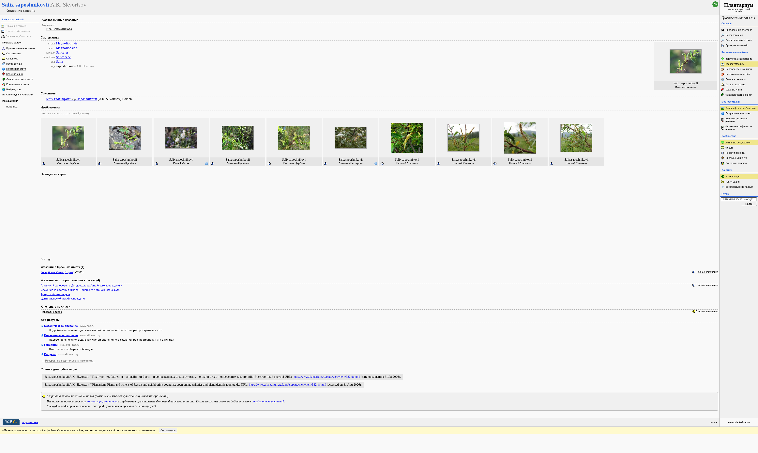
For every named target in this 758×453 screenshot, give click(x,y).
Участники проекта (736, 163)
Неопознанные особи (737, 74)
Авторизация (732, 176)
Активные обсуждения (737, 142)
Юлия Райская (181, 163)
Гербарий (51, 344)
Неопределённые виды (738, 69)
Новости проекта (735, 153)
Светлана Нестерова (351, 163)
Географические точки (737, 113)
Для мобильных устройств (740, 17)
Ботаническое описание (61, 325)
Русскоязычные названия (20, 48)
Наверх (713, 422)
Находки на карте (16, 69)
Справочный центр (736, 158)
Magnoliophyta (67, 43)
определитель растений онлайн (738, 7)
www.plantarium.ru (739, 422)
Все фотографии (734, 64)
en (715, 4)
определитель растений (268, 401)
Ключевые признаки (17, 84)
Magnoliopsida (66, 48)
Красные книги (14, 74)
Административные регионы (736, 120)
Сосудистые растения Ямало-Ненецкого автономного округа (80, 289)
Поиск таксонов (734, 35)
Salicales (62, 52)
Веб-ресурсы (13, 89)
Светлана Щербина (68, 163)
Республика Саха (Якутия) (57, 272)
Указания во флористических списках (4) (70, 280)
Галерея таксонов (735, 79)
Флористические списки (19, 79)
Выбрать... (12, 106)
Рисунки (50, 354)
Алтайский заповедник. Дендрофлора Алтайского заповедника (81, 285)
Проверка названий (736, 45)
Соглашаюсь (168, 430)
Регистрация (732, 181)
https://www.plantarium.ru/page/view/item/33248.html (326, 376)
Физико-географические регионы (738, 128)
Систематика (13, 53)
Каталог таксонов (735, 84)
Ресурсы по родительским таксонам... (69, 360)
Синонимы (12, 58)
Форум (729, 147)
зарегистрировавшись (102, 401)
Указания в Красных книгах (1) (62, 267)
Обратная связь (30, 422)
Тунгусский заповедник (55, 294)
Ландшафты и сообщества (740, 108)
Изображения (14, 63)
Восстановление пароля (739, 187)
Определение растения (738, 30)
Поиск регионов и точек (738, 40)
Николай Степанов (407, 163)
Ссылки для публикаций (19, 94)
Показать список (51, 311)
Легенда (46, 259)
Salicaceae (63, 57)
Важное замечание (707, 272)
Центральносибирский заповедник (63, 298)
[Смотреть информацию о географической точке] (206, 163)
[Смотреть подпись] (43, 164)
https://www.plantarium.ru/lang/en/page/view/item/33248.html (287, 384)
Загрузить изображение (738, 58)
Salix (59, 61)
